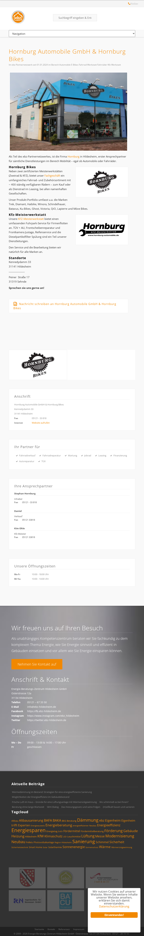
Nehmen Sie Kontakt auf (37, 664)
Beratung (71, 820)
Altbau (14, 820)
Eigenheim (113, 820)
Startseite (39, 929)
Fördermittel (71, 831)
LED (65, 836)
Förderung (113, 830)
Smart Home (35, 847)
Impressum (78, 929)
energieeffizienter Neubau (84, 825)
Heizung (17, 836)
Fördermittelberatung (92, 831)
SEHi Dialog (53, 806)
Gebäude (130, 831)
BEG (64, 820)
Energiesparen (28, 830)
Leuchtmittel (74, 836)
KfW (40, 836)
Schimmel (102, 842)
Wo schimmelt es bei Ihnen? (114, 802)
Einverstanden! (114, 915)
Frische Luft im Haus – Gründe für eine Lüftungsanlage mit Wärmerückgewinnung (54, 802)
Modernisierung (119, 835)
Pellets (29, 842)
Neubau (18, 841)
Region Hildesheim (63, 842)
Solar (45, 847)
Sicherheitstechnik (19, 847)
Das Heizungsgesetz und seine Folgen (80, 806)
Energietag (51, 831)
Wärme (105, 847)
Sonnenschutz (92, 847)
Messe (100, 836)
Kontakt (51, 929)
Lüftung (87, 836)
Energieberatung (58, 825)
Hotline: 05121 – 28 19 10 (129, 4)
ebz (101, 820)
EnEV (60, 831)
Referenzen (64, 929)
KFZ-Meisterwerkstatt (31, 219)
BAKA (57, 820)
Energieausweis (38, 825)
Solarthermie (55, 847)
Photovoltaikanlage (44, 842)
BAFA (48, 820)
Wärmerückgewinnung (121, 847)
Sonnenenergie (74, 847)
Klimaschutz (53, 836)
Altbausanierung (31, 820)
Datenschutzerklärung (114, 906)
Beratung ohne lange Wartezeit (28, 806)
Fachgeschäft (52, 175)
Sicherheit (116, 842)
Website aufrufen (41, 422)
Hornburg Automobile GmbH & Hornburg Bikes (67, 55)
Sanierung (83, 841)
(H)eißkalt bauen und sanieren (119, 806)
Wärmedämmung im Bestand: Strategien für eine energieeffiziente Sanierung (52, 792)
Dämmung (88, 820)
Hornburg (73, 156)
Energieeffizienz (108, 825)
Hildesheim (31, 836)
